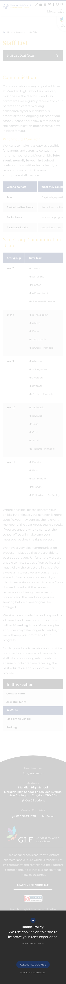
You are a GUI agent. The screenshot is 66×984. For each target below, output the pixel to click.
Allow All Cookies (33, 964)
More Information (33, 943)
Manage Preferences (33, 972)
